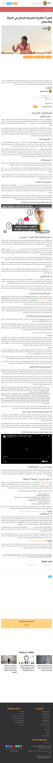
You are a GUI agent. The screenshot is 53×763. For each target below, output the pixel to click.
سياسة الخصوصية (16, 748)
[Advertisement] (26, 68)
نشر (50, 576)
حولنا (21, 748)
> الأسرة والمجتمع (45, 724)
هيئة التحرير (44, 91)
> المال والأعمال (46, 716)
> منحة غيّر (47, 742)
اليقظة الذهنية (6, 168)
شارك (35, 106)
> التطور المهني (46, 720)
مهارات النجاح (41, 97)
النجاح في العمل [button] (39, 57)
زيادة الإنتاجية (30, 527)
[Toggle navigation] (4, 3)
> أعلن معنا (21, 711)
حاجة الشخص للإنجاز (42, 300)
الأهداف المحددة (20, 185)
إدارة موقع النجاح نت (22, 556)
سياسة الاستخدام (8, 748)
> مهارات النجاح (46, 713)
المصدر (50, 550)
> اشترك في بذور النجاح (18, 716)
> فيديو (48, 727)
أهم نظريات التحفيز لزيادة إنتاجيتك (37, 540)
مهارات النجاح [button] (28, 57)
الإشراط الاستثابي (26, 290)
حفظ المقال (48, 99)
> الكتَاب (48, 733)
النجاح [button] (48, 57)
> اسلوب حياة (46, 718)
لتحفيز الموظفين (44, 484)
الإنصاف (38, 149)
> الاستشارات (46, 729)
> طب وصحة (46, 722)
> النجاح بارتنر (20, 713)
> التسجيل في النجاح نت (18, 718)
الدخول (15, 3)
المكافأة (29, 123)
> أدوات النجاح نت (45, 735)
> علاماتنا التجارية (20, 722)
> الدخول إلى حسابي (19, 720)
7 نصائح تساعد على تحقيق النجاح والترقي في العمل (33, 511)
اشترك (26, 625)
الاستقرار (47, 387)
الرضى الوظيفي (15, 248)
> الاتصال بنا (21, 724)
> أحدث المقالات (46, 711)
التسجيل (9, 3)
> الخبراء (48, 731)
